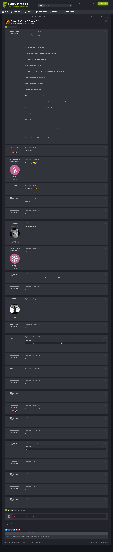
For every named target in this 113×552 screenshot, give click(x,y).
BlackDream (14, 32)
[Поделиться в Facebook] (9, 530)
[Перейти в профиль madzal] (15, 233)
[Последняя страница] (15, 27)
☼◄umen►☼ (15, 160)
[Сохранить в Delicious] (14, 530)
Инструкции (56, 12)
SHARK (14, 185)
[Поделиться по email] (16, 530)
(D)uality (14, 147)
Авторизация (91, 21)
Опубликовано (32, 31)
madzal (15, 223)
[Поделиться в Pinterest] (19, 530)
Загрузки (29, 12)
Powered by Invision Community (56, 549)
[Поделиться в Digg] (11, 530)
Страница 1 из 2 (21, 26)
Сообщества (42, 12)
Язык (56, 547)
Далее (12, 27)
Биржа (33, 23)
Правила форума (105, 17)
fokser (14, 274)
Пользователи (71, 12)
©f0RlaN (14, 299)
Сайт (6, 12)
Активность (17, 12)
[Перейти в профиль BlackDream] (7, 22)
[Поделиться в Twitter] (6, 530)
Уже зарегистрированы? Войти (87, 3)
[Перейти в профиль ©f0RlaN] (15, 309)
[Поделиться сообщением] (105, 32)
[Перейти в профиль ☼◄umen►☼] (15, 170)
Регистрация (102, 3)
